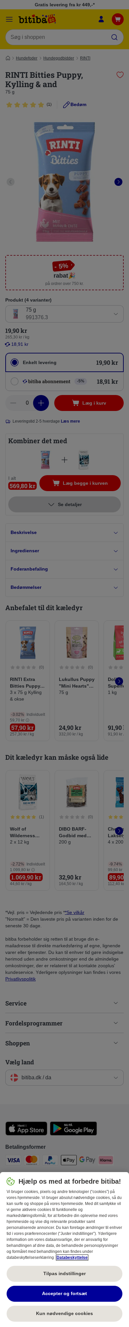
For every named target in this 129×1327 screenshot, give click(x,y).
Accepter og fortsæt (64, 1293)
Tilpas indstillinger (64, 1273)
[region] (64, 1249)
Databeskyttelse (72, 1257)
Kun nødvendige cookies (64, 1313)
